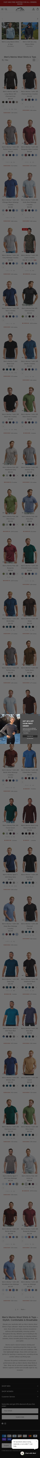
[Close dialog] (39, 715)
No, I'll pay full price (30, 738)
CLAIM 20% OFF (30, 736)
